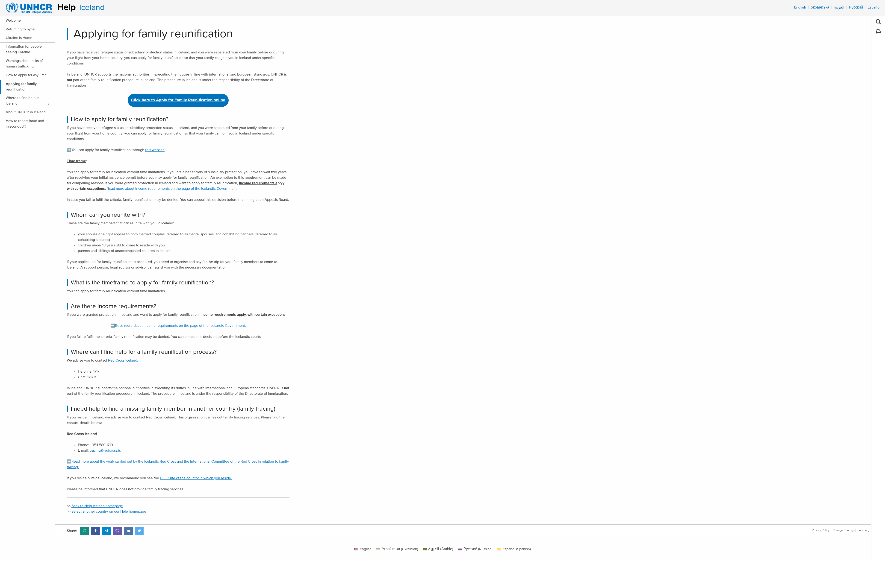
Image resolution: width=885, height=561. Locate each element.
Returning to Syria (20, 29)
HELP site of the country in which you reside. (196, 478)
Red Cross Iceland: (123, 360)
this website (155, 150)
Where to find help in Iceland (22, 100)
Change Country (843, 530)
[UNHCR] (38, 8)
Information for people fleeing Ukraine (24, 49)
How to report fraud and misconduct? (25, 123)
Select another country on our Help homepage (108, 511)
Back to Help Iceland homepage (97, 506)
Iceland (92, 7)
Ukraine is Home (19, 38)
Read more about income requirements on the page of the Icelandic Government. (172, 188)
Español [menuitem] (874, 7)
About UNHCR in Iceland (26, 112)
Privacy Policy (820, 530)
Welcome (13, 20)
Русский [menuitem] (856, 7)
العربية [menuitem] (839, 7)
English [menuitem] (800, 7)
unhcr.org (863, 530)
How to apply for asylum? (26, 75)
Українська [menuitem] (820, 7)
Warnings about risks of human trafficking (24, 63)
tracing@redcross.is (105, 450)
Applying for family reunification (21, 86)
